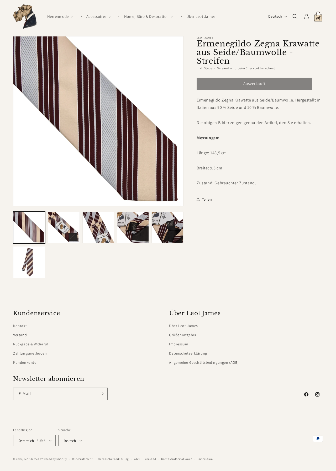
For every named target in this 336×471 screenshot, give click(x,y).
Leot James (31, 459)
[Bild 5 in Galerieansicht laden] (167, 228)
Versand (223, 68)
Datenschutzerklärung (188, 353)
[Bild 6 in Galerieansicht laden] (29, 262)
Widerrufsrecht (82, 459)
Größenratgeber (182, 335)
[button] (62, 16)
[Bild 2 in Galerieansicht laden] (64, 228)
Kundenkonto (25, 362)
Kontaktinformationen (176, 459)
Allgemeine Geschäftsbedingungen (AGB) (204, 362)
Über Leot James (183, 325)
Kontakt (20, 325)
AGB (137, 459)
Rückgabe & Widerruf (30, 344)
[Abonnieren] (101, 394)
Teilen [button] (207, 199)
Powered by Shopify (53, 459)
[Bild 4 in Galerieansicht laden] (133, 228)
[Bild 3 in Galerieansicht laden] (98, 228)
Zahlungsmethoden (30, 353)
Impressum (178, 344)
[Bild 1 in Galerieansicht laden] (29, 228)
